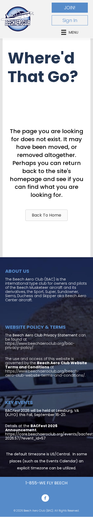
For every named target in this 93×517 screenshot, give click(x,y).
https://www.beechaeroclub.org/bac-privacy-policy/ (40, 345)
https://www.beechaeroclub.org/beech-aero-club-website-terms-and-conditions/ (45, 373)
